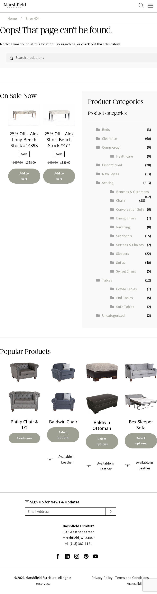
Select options (63, 434)
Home (12, 18)
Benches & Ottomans (132, 191)
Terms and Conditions (132, 577)
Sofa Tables (125, 306)
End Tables (124, 297)
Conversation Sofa (130, 209)
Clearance (109, 138)
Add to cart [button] (24, 175)
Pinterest (86, 556)
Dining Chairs (126, 218)
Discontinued (112, 165)
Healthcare (124, 156)
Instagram (76, 556)
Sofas (120, 262)
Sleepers (122, 253)
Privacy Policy (101, 577)
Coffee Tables (126, 289)
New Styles (110, 174)
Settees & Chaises (130, 244)
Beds (106, 129)
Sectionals (124, 235)
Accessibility (136, 583)
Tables (107, 280)
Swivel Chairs (126, 271)
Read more (24, 438)
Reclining (123, 227)
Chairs (121, 200)
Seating (108, 182)
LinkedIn (67, 556)
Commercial (111, 147)
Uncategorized (113, 315)
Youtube (95, 556)
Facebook (57, 556)
